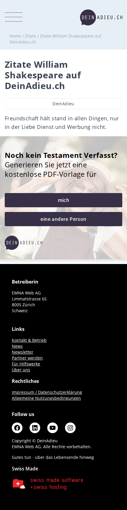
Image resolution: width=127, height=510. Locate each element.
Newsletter (22, 352)
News (17, 346)
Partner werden (27, 358)
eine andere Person (63, 219)
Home (15, 36)
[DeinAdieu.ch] (101, 17)
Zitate (30, 36)
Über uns (21, 370)
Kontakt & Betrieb (29, 340)
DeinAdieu (63, 103)
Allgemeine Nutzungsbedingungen (46, 398)
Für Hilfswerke (26, 364)
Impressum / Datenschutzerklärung (47, 392)
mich (63, 200)
